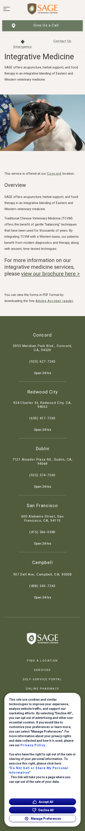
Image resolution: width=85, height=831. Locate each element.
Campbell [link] (42, 562)
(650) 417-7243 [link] (42, 418)
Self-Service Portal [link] (42, 679)
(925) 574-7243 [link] (42, 475)
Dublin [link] (42, 448)
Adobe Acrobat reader (54, 301)
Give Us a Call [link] (46, 25)
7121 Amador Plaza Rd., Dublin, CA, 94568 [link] (42, 462)
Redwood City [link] (42, 392)
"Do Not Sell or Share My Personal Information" (38, 770)
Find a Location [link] (42, 660)
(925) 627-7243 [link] (42, 361)
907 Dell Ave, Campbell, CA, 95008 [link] (42, 574)
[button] (6, 9)
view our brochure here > (50, 274)
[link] (42, 9)
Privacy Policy (33, 745)
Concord (54, 174)
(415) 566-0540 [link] (42, 532)
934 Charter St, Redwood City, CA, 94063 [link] (42, 405)
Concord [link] (42, 335)
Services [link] (42, 670)
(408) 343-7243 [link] (42, 586)
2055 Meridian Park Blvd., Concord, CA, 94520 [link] (42, 348)
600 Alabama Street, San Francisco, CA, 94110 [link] (42, 518)
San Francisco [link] (42, 505)
